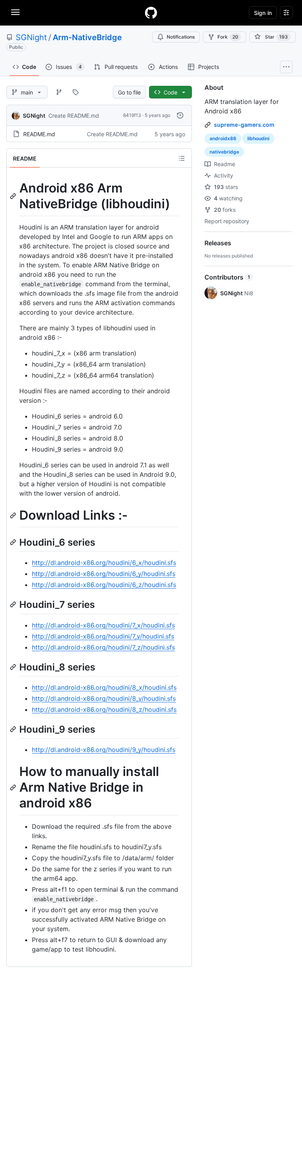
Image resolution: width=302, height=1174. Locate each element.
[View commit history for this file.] (180, 115)
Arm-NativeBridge (87, 37)
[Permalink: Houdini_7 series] (13, 604)
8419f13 (132, 115)
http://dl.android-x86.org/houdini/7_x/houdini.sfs (103, 625)
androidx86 (223, 138)
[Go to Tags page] (75, 92)
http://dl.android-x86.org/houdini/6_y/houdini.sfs (103, 574)
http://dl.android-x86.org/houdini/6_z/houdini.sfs (104, 585)
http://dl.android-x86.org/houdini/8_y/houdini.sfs (104, 698)
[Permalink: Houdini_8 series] (13, 666)
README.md (39, 134)
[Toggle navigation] (15, 12)
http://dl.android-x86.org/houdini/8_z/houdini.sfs (104, 709)
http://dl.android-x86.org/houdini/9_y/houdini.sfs (103, 750)
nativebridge (224, 152)
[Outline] (181, 158)
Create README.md (73, 115)
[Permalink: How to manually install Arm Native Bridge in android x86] (13, 787)
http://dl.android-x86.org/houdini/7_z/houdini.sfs (103, 647)
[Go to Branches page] (59, 92)
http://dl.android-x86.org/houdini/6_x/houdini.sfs (104, 563)
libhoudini (258, 138)
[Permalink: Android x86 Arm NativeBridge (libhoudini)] (13, 196)
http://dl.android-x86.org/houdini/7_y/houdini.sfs (103, 636)
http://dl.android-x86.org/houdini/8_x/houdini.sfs (104, 687)
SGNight (31, 37)
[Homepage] (151, 12)
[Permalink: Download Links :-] (13, 515)
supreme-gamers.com (244, 124)
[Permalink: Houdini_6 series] (13, 542)
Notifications (181, 37)
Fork (227, 37)
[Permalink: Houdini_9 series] (13, 729)
